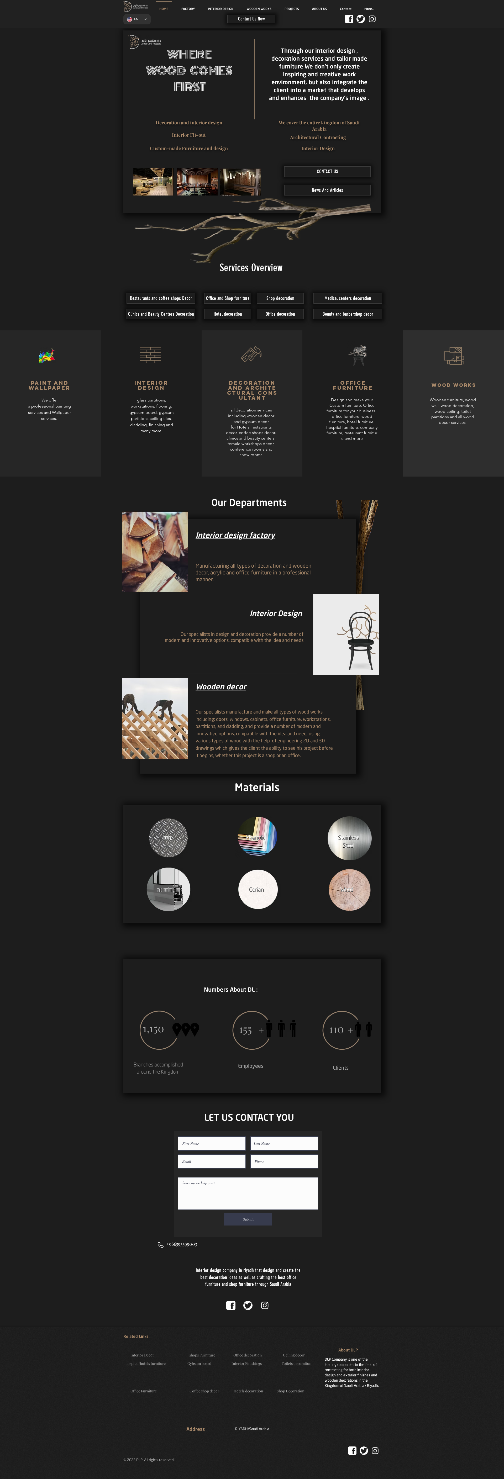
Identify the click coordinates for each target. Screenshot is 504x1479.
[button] (251, 19)
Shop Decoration (290, 1390)
